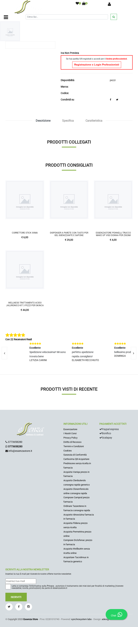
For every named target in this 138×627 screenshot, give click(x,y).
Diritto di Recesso (72, 442)
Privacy (50, 586)
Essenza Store (30, 619)
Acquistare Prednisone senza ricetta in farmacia (77, 463)
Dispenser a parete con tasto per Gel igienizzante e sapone (69, 234)
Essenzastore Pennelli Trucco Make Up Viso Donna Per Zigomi (113, 234)
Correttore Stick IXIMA (25, 233)
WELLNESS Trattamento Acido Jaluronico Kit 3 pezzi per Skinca (25, 304)
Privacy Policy (70, 437)
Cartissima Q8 (70, 459)
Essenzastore (70, 429)
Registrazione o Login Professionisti (96, 64)
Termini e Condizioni (73, 446)
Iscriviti (16, 597)
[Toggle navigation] (6, 17)
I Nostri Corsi (70, 433)
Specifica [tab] (68, 120)
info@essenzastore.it (20, 450)
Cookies (67, 450)
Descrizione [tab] (43, 120)
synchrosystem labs (81, 619)
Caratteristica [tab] (94, 120)
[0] (77, 3)
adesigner (107, 619)
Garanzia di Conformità (75, 454)
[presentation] (133, 353)
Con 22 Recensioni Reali (18, 339)
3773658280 (15, 441)
